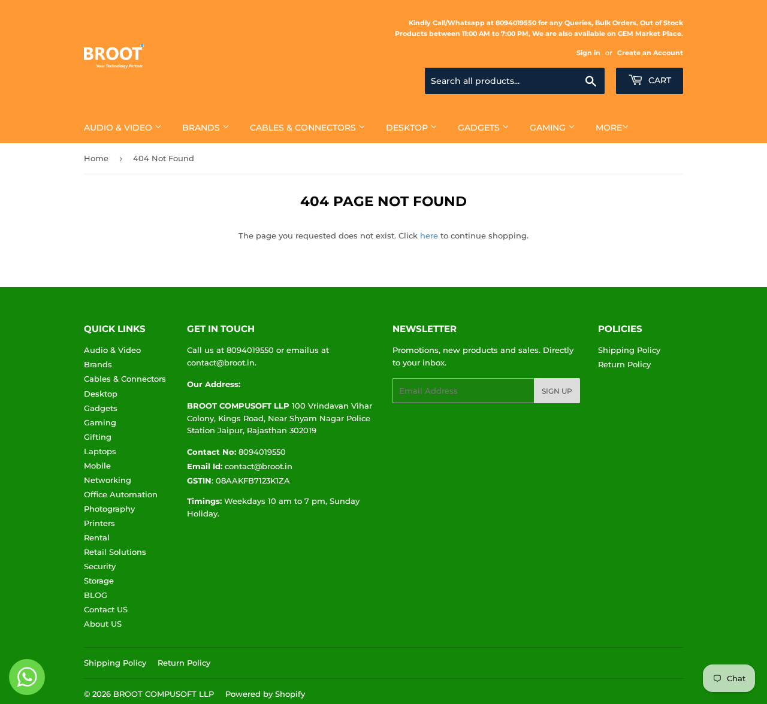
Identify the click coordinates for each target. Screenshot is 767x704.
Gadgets (480, 127)
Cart (658, 80)
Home (96, 158)
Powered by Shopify (265, 694)
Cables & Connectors (304, 127)
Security (100, 566)
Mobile (97, 465)
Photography (109, 508)
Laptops (100, 451)
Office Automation (121, 494)
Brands (202, 127)
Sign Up (557, 390)
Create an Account (650, 53)
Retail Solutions (115, 552)
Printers (99, 523)
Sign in (588, 53)
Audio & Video (119, 127)
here (429, 235)
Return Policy (624, 364)
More (609, 127)
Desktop (408, 127)
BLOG (95, 595)
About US (103, 624)
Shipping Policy (629, 350)
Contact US (106, 609)
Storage (99, 580)
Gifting (97, 437)
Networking (107, 480)
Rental (97, 537)
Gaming (549, 127)
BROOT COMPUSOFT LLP (163, 694)
